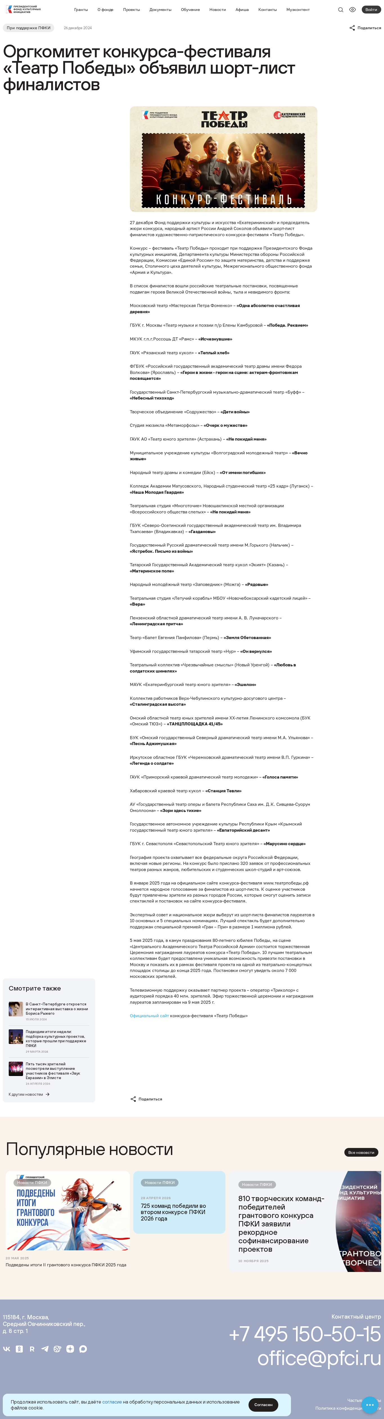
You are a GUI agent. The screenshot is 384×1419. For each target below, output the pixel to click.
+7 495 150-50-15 (305, 1333)
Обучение (190, 9)
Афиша (242, 9)
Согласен (263, 1404)
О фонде (106, 9)
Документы (160, 9)
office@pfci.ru (319, 1357)
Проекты (131, 9)
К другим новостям (26, 1094)
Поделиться (369, 28)
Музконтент (298, 9)
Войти (371, 9)
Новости (217, 9)
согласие (112, 1402)
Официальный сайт (149, 1015)
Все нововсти (361, 1152)
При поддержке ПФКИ (29, 28)
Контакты (267, 9)
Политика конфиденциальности (348, 1408)
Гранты (81, 9)
